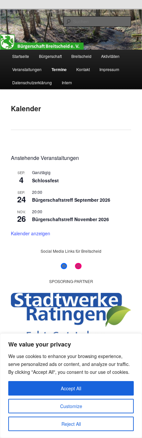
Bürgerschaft (50, 56)
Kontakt (83, 69)
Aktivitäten (110, 56)
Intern (67, 82)
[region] (71, 385)
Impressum (109, 69)
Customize (71, 406)
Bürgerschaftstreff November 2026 (70, 219)
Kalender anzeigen (30, 233)
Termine (59, 69)
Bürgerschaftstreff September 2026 (71, 199)
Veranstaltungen (27, 69)
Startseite (20, 56)
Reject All (71, 424)
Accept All (71, 388)
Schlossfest (45, 180)
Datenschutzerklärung (32, 82)
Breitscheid (81, 56)
